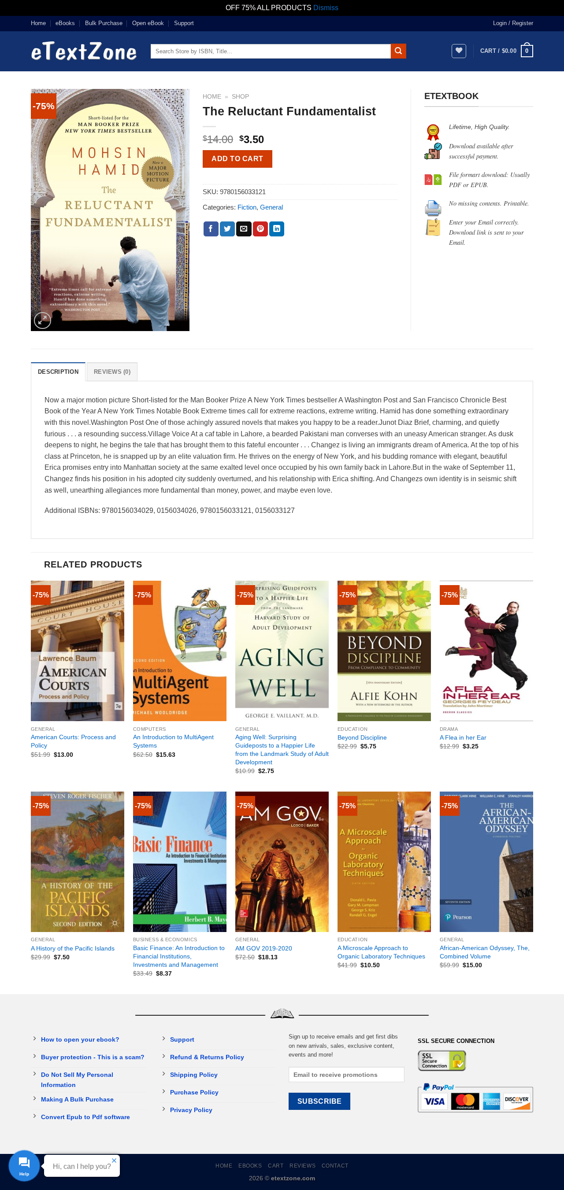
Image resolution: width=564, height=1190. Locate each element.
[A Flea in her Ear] (486, 651)
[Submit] (398, 51)
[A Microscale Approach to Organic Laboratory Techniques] (384, 862)
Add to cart (237, 158)
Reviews (302, 1166)
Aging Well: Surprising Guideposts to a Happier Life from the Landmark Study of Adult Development (282, 749)
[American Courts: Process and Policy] (77, 651)
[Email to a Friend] (243, 228)
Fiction (246, 207)
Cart (275, 1166)
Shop (240, 96)
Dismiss (325, 7)
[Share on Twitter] (227, 228)
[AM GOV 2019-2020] (282, 862)
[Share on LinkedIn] (276, 228)
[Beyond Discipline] (384, 651)
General (271, 207)
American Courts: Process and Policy (73, 741)
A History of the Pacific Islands (73, 948)
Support (184, 23)
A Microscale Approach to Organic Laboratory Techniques (381, 952)
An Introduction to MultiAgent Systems (173, 741)
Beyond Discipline (362, 737)
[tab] (58, 371)
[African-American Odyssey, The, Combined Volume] (486, 862)
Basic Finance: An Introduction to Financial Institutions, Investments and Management (179, 956)
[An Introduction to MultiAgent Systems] (179, 651)
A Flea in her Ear (463, 737)
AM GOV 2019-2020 (263, 948)
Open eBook (148, 23)
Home (38, 23)
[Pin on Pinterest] (260, 228)
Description (58, 371)
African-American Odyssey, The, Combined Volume (485, 952)
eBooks (65, 23)
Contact (335, 1166)
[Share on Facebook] (211, 228)
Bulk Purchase (103, 23)
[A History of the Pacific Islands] (77, 862)
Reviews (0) (112, 371)
